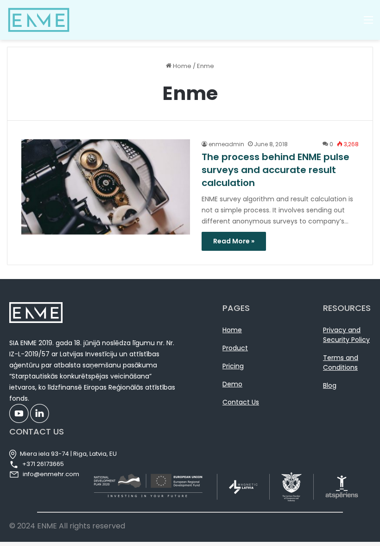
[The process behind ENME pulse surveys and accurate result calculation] (105, 186)
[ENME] (38, 19)
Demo (232, 384)
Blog (329, 385)
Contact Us (240, 402)
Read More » (233, 241)
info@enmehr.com (51, 474)
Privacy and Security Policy (346, 334)
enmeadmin (226, 144)
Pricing (233, 366)
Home (181, 66)
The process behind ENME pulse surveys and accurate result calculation (275, 169)
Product (235, 348)
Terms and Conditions (340, 362)
